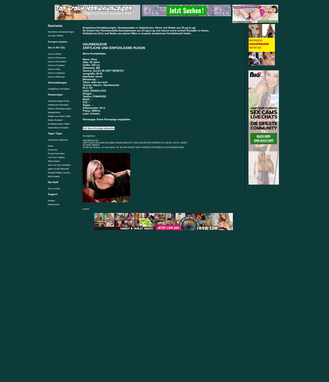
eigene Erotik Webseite (58, 169)
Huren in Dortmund (56, 58)
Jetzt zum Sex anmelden (59, 165)
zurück (86, 209)
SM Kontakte (54, 176)
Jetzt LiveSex (54, 188)
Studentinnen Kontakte (58, 128)
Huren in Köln (54, 69)
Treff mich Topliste (56, 157)
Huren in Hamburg (56, 73)
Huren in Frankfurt (56, 65)
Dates (50, 146)
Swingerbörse (54, 112)
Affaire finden (54, 161)
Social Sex (52, 150)
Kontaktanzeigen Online (59, 124)
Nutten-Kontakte (55, 120)
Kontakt (51, 200)
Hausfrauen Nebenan (58, 140)
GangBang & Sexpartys (59, 89)
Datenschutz (54, 204)
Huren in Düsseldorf (57, 61)
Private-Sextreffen (56, 153)
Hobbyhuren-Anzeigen (58, 105)
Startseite (55, 25)
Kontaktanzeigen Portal (58, 101)
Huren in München (56, 77)
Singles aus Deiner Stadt (59, 116)
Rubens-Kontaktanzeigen (59, 108)
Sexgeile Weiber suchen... (60, 172)
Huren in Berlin (54, 54)
